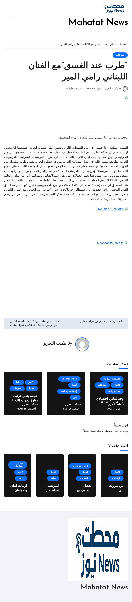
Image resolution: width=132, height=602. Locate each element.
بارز (75, 397)
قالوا (18, 382)
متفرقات (120, 55)
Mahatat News (98, 22)
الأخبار (117, 385)
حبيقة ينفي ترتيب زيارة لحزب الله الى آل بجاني (23, 400)
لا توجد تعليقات (73, 88)
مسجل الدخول (104, 431)
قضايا (31, 388)
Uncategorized (69, 379)
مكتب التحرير (54, 344)
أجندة (74, 385)
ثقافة (53, 478)
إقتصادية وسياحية (112, 379)
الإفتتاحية (116, 478)
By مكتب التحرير (112, 88)
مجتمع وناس (114, 391)
